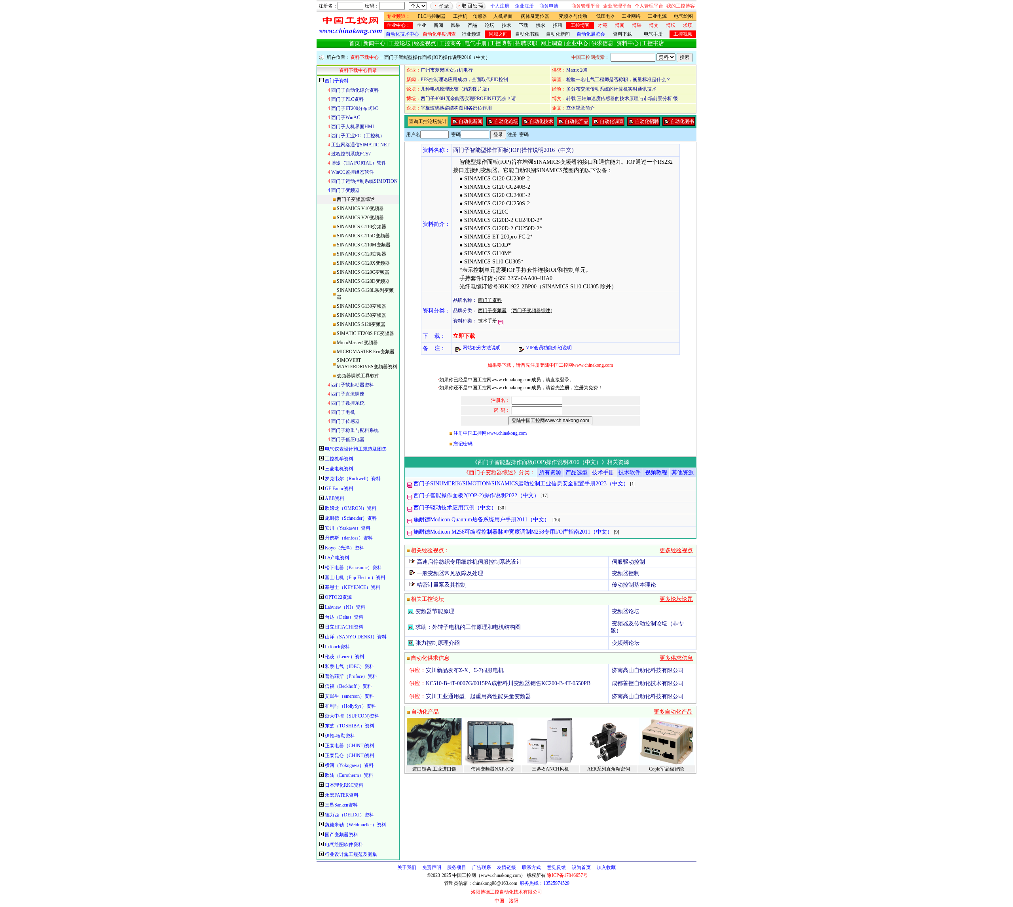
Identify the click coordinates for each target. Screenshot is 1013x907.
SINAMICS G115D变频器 (363, 236)
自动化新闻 (558, 34)
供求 (540, 25)
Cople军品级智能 (666, 769)
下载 (523, 25)
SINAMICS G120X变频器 (363, 263)
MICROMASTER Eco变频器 (366, 351)
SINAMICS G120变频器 (361, 254)
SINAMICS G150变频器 (361, 315)
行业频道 (471, 34)
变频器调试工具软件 (358, 376)
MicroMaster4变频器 (357, 342)
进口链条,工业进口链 (434, 769)
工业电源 (657, 16)
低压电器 (605, 16)
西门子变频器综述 (356, 199)
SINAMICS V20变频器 (360, 217)
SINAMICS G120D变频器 (363, 281)
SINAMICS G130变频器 (361, 306)
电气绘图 (683, 16)
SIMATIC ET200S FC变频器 (365, 333)
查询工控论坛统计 (428, 121)
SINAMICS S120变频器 (361, 324)
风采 (455, 25)
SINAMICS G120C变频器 (363, 272)
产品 (472, 25)
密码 (524, 134)
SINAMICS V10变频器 (360, 208)
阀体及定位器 (535, 16)
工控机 (460, 16)
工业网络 (631, 16)
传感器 (480, 16)
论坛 (489, 25)
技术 (506, 25)
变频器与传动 (573, 16)
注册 (512, 134)
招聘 (557, 25)
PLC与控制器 (432, 16)
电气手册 (653, 34)
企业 (421, 25)
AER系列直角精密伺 (608, 769)
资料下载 (622, 34)
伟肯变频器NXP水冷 (492, 769)
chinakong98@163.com (494, 883)
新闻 (438, 25)
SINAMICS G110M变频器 (364, 245)
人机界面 (502, 16)
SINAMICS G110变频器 (361, 226)
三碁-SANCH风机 (550, 769)
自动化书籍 (527, 34)
